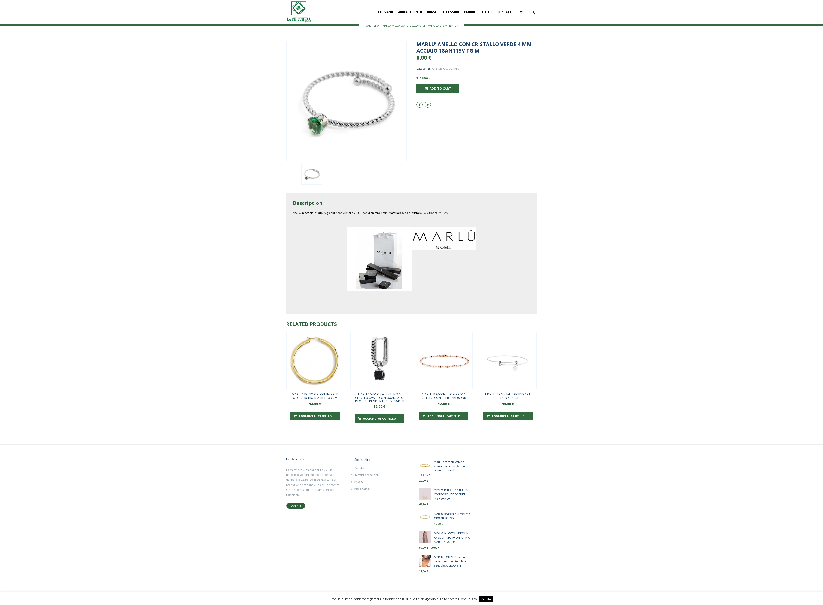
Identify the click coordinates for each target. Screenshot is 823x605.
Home (367, 25)
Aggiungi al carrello (315, 416)
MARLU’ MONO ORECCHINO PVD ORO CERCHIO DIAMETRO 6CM (315, 396)
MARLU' (455, 69)
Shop (377, 25)
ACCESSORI (450, 12)
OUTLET (486, 12)
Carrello (359, 468)
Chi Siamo (385, 12)
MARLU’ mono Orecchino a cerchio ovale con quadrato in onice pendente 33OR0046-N (379, 397)
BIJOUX (469, 12)
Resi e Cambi (362, 489)
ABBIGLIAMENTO (410, 12)
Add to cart (440, 88)
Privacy (358, 482)
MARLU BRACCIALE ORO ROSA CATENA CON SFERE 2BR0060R (444, 396)
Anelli (435, 69)
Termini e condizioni (366, 475)
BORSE (432, 12)
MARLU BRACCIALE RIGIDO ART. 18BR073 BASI (508, 396)
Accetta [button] (486, 599)
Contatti (505, 12)
